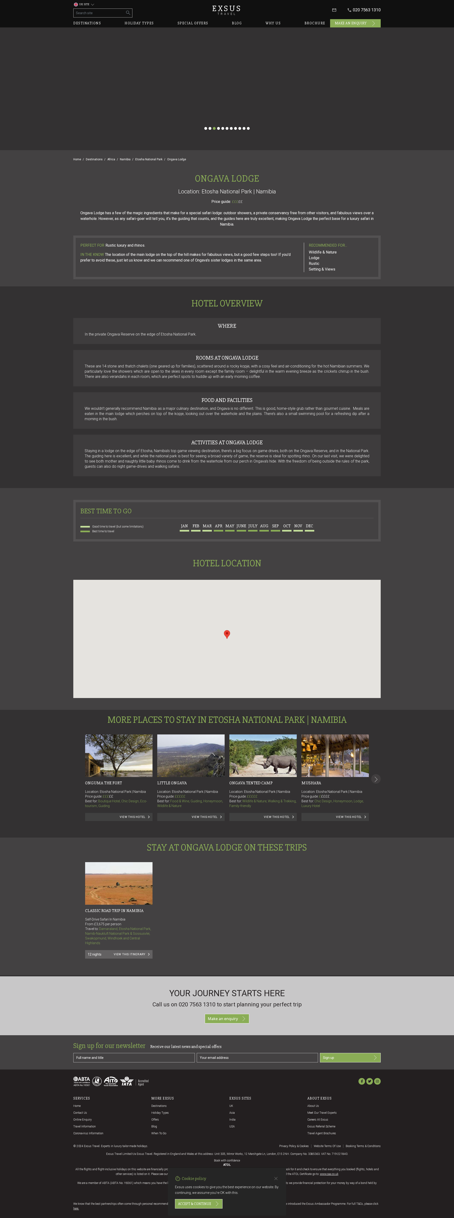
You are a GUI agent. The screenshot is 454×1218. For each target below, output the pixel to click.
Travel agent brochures (321, 1133)
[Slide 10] (244, 128)
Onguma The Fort (103, 783)
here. (76, 1208)
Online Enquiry (82, 1119)
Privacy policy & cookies (294, 1146)
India (232, 1119)
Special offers (193, 23)
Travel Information (84, 1126)
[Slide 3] (214, 128)
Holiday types (139, 23)
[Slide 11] (248, 128)
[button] (227, 634)
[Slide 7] (231, 128)
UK (231, 1106)
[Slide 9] (239, 128)
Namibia (125, 159)
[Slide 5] (222, 128)
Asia (232, 1112)
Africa (111, 159)
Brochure (315, 23)
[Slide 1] (205, 128)
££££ (325, 796)
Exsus (227, 10)
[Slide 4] (218, 128)
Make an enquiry (351, 23)
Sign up (328, 1058)
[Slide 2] (210, 128)
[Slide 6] (227, 128)
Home (77, 159)
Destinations (87, 23)
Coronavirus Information (88, 1133)
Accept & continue (194, 1204)
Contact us (80, 1112)
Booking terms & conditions (363, 1146)
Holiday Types (160, 1112)
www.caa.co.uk (329, 1174)
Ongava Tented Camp (251, 783)
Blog (237, 23)
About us (313, 1106)
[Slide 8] (235, 128)
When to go (158, 1133)
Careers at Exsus (317, 1119)
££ (240, 202)
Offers (155, 1119)
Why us (273, 23)
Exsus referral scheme (321, 1126)
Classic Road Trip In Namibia (114, 910)
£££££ (180, 796)
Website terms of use (327, 1146)
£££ (237, 202)
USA (232, 1126)
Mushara (311, 783)
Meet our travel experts (322, 1112)
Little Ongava (172, 783)
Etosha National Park (148, 159)
